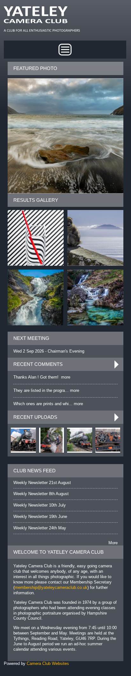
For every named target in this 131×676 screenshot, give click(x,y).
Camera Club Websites (48, 663)
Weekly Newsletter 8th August (41, 493)
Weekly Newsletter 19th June (40, 516)
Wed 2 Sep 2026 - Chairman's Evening (48, 351)
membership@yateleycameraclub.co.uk (51, 587)
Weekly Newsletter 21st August (42, 482)
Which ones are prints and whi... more (48, 403)
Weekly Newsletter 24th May (39, 528)
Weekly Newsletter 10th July (39, 505)
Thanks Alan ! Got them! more (41, 377)
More (113, 542)
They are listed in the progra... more (46, 390)
